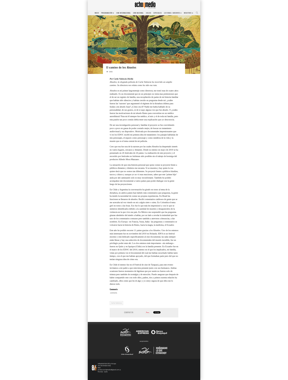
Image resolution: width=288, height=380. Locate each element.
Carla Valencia (116, 303)
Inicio (97, 13)
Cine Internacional (123, 13)
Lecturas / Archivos (172, 13)
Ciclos (148, 13)
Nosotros (187, 13)
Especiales (157, 13)
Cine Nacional (138, 13)
